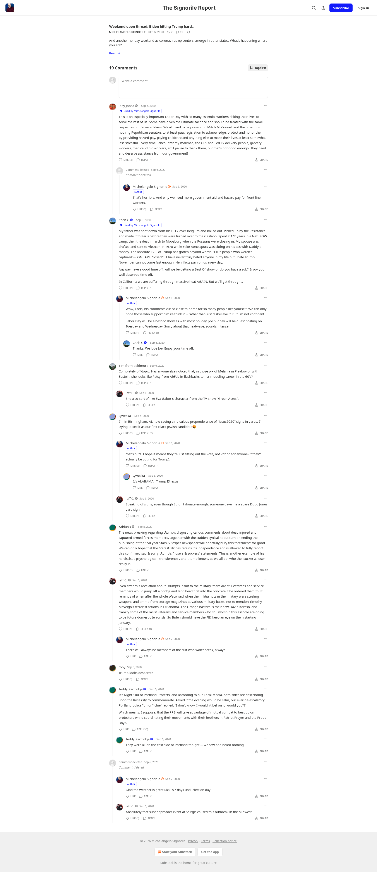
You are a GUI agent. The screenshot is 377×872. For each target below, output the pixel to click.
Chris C (124, 220)
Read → (114, 53)
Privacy (193, 841)
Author (138, 191)
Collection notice (224, 841)
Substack (166, 863)
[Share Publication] (323, 7)
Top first (260, 68)
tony (122, 667)
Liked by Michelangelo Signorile (142, 110)
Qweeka (125, 416)
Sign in (363, 8)
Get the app (210, 852)
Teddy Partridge (130, 689)
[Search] (313, 7)
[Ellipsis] (265, 105)
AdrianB (125, 526)
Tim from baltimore (133, 365)
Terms (205, 841)
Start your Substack (177, 852)
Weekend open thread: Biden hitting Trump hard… (152, 26)
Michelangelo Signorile (127, 32)
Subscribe (341, 8)
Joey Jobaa (126, 105)
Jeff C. (130, 393)
